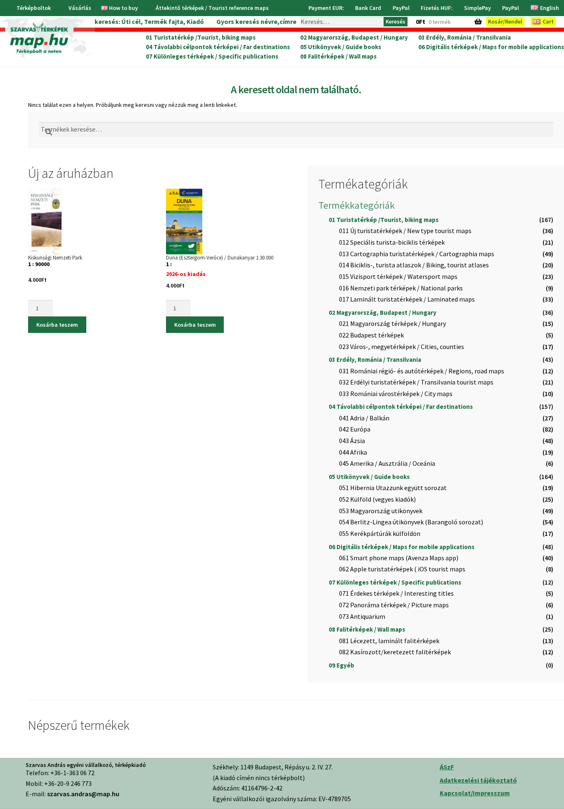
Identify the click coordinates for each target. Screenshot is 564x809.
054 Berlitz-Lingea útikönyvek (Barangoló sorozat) (411, 522)
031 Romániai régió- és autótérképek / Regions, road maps (421, 371)
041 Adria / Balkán (364, 418)
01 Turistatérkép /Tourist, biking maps (201, 37)
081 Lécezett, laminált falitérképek (389, 641)
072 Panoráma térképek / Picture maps (394, 605)
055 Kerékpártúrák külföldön (379, 533)
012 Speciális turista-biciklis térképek (392, 242)
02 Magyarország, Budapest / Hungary (354, 37)
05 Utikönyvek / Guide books (340, 47)
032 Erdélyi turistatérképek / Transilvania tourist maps (416, 382)
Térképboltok (34, 8)
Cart (548, 21)
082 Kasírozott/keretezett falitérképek (395, 652)
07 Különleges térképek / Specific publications (212, 56)
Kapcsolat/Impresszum (475, 793)
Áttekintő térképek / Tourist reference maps (212, 8)
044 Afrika (353, 452)
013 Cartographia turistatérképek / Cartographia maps (416, 254)
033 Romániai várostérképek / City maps (396, 393)
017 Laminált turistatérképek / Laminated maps (407, 299)
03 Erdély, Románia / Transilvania (464, 37)
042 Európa (354, 429)
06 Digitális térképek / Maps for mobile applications (491, 47)
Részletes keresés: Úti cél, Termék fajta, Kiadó (133, 21)
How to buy (123, 8)
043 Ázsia (352, 440)
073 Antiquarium (362, 616)
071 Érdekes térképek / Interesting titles (396, 593)
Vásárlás (80, 8)
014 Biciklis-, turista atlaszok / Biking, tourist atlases (414, 265)
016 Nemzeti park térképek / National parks (401, 288)
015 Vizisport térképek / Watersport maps (398, 276)
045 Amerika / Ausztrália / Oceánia (387, 463)
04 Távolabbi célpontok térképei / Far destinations (218, 47)
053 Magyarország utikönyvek (380, 511)
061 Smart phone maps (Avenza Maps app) (398, 558)
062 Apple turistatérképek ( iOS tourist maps (402, 569)
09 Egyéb (341, 665)
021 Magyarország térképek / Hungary (392, 323)
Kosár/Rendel (505, 21)
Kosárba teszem (57, 324)
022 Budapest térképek (371, 335)
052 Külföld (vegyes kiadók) (377, 499)
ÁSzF (447, 767)
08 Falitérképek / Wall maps (338, 56)
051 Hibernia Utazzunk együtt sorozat (393, 488)
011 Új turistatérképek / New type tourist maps (405, 230)
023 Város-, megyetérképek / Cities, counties (401, 346)
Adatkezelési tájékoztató (478, 780)
